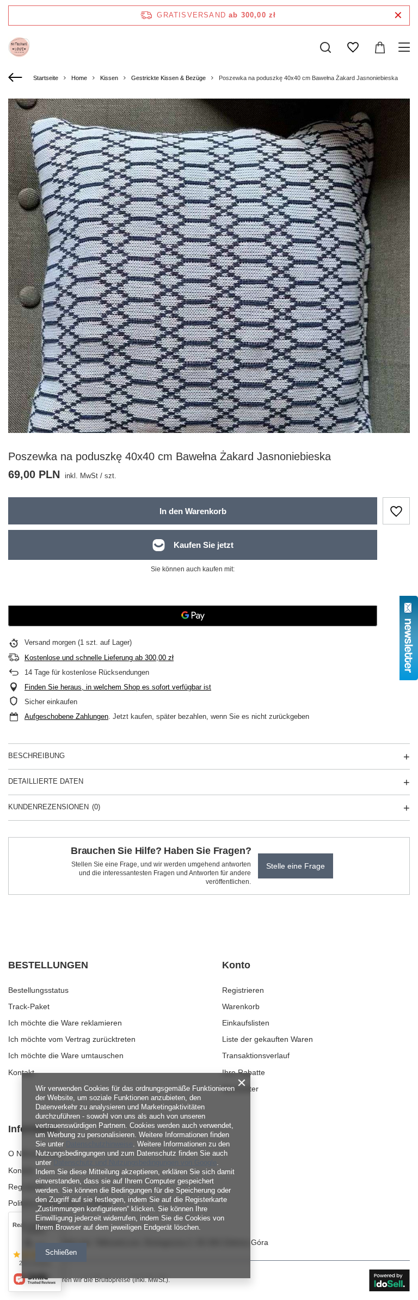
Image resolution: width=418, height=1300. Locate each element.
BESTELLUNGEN (48, 965)
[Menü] (406, 47)
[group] (209, 300)
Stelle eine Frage (295, 866)
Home (79, 78)
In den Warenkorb (192, 511)
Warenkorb (241, 1006)
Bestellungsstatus (38, 990)
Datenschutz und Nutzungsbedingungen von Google (135, 1162)
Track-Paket (29, 1006)
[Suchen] (325, 47)
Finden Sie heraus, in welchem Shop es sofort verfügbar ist (117, 687)
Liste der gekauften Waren (267, 1039)
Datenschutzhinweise (99, 1144)
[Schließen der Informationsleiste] (398, 15)
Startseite (45, 78)
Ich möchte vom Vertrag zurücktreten (72, 1039)
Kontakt (21, 1072)
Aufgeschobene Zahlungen (66, 716)
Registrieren (243, 990)
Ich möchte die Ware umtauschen (66, 1055)
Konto (236, 965)
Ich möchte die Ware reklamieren (65, 1022)
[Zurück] (16, 78)
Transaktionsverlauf (256, 1055)
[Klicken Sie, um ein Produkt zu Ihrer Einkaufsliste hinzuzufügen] (396, 510)
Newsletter (240, 1088)
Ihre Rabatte (243, 1072)
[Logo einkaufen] (19, 47)
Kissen (109, 78)
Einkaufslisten (245, 1022)
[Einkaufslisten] (352, 47)
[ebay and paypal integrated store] (389, 1280)
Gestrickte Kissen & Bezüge (168, 78)
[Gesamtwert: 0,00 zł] (380, 47)
